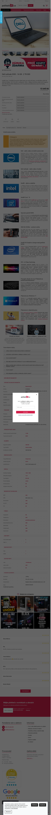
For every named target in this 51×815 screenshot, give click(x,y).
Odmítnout (34, 804)
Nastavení (8, 811)
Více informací (14, 808)
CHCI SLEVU (25, 412)
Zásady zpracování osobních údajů (25, 415)
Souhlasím (42, 804)
